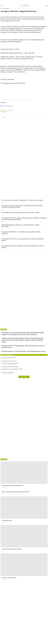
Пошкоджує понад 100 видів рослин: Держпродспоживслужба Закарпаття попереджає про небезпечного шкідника (22, 333)
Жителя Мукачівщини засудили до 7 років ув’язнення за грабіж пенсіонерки (20, 225)
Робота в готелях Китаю (9, 577)
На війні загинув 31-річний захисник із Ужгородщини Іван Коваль (23, 351)
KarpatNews (3, 102)
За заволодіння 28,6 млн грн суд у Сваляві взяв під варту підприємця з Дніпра (22, 239)
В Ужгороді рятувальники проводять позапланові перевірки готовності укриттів (22, 246)
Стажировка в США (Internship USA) (12, 485)
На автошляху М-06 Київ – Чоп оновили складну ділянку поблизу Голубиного (20, 232)
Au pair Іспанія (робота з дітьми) (11, 549)
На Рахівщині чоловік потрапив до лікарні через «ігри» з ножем (20, 212)
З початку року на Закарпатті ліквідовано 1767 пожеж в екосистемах (22, 200)
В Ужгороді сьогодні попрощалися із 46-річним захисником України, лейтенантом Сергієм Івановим (21, 206)
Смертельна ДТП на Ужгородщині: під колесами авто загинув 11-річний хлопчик (23, 346)
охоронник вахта (7, 520)
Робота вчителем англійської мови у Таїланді (15, 492)
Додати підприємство (24, 376)
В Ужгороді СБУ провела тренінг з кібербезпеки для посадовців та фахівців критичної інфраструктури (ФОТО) (24, 218)
